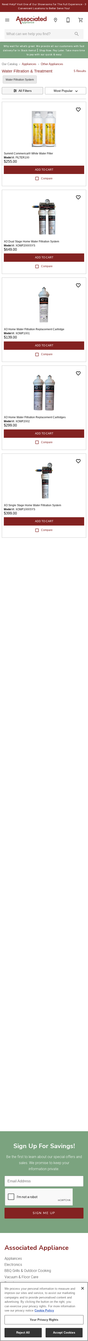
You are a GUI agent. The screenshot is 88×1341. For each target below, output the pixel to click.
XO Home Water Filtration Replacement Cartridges (35, 417)
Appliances (29, 64)
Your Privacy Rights (44, 1319)
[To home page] (31, 20)
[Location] (55, 20)
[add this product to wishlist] (78, 109)
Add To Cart (44, 169)
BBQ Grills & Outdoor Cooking (28, 1271)
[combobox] (65, 90)
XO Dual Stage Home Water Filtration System (31, 241)
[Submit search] (77, 34)
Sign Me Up (44, 1213)
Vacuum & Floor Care (21, 1277)
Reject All (23, 1332)
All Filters (25, 91)
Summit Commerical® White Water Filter (28, 153)
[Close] (83, 1288)
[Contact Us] (68, 20)
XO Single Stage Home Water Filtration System (32, 505)
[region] (44, 1311)
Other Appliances (52, 64)
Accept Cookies (64, 1332)
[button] (7, 20)
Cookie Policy (44, 1310)
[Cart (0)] (80, 20)
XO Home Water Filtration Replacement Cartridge (34, 329)
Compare (47, 178)
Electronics (13, 1264)
